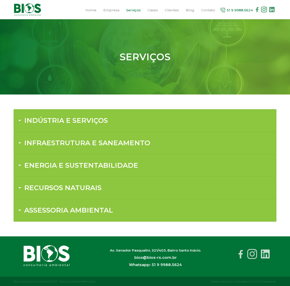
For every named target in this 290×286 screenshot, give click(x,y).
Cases (152, 10)
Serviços (133, 10)
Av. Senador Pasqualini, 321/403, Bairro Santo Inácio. (155, 250)
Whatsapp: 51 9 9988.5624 (155, 264)
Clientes (172, 10)
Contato (208, 10)
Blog (190, 10)
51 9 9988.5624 (240, 10)
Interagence (242, 281)
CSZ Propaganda (264, 281)
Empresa (111, 10)
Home (91, 10)
